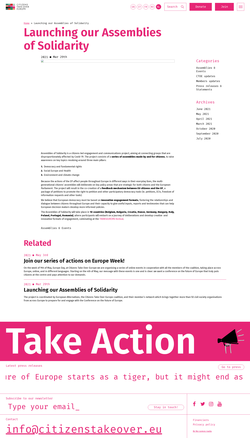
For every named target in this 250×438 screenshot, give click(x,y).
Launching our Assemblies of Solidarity (70, 290)
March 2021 (204, 124)
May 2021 (202, 114)
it (139, 6)
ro (152, 6)
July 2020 (203, 138)
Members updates (208, 81)
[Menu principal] (240, 7)
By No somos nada (202, 431)
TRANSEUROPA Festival (111, 219)
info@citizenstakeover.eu (84, 429)
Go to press (231, 367)
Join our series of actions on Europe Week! (74, 261)
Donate (200, 7)
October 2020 (205, 128)
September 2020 (207, 133)
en (133, 6)
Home (27, 23)
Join (224, 7)
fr (145, 6)
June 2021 (203, 109)
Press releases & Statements (209, 87)
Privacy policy (204, 424)
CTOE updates (205, 76)
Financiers (201, 420)
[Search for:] (175, 6)
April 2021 (204, 119)
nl (158, 6)
